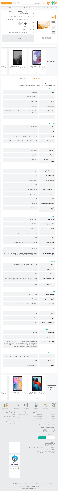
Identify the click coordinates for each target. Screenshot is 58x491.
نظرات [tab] (20, 78)
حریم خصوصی (12, 423)
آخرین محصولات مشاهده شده (23, 415)
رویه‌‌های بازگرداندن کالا (10, 421)
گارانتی (33, 32)
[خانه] (56, 8)
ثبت (42, 438)
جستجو (26, 421)
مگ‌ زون (13, 414)
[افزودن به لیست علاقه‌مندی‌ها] (49, 38)
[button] (2, 62)
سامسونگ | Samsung (22, 19)
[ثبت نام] (14, 3)
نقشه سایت (39, 414)
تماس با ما (39, 424)
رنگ (33, 22)
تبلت (6, 19)
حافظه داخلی (31, 29)
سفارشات (53, 416)
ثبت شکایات (39, 418)
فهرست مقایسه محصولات (22, 417)
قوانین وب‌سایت (11, 419)
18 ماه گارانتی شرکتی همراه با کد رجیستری (18, 32)
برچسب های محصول (24, 419)
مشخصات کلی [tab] (32, 78)
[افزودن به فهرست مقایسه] (43, 38)
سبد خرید (53, 420)
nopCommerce (32, 488)
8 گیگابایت (24, 27)
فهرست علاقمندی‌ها (51, 422)
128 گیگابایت (24, 29)
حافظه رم (32, 27)
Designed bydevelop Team (29, 486)
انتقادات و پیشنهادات (37, 420)
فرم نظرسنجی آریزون (37, 416)
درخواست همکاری (51, 424)
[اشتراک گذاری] (46, 38)
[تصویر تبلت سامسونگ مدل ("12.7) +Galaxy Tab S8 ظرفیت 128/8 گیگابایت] (43, 25)
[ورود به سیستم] (18, 3)
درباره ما (40, 422)
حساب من (53, 414)
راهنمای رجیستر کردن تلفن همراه (9, 417)
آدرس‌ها (53, 418)
